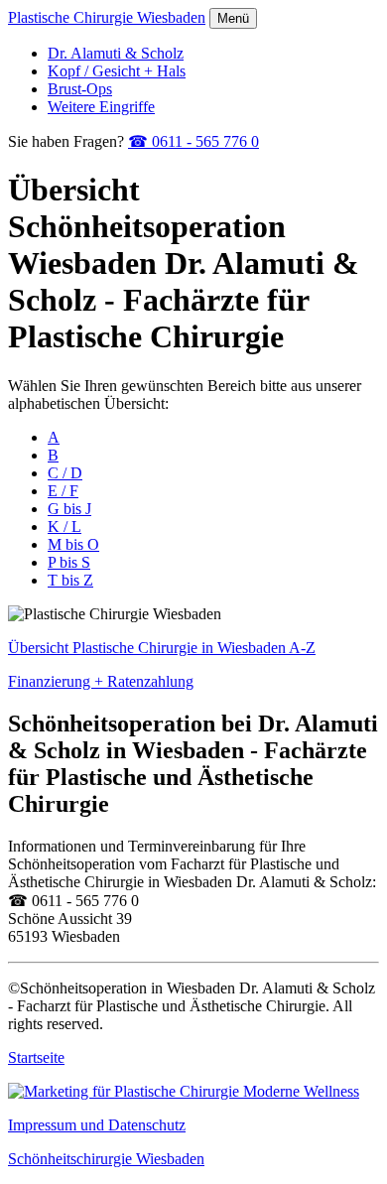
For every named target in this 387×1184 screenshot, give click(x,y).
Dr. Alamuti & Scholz (116, 53)
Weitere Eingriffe (101, 106)
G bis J (69, 508)
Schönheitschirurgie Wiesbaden (106, 1158)
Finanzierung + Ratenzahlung (101, 681)
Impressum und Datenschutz (97, 1125)
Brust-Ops (80, 88)
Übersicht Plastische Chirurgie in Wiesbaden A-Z (162, 647)
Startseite (36, 1057)
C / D (65, 472)
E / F (63, 490)
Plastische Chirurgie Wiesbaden (106, 17)
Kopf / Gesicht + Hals (117, 71)
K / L (64, 526)
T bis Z (70, 580)
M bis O (73, 544)
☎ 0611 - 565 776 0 (193, 141)
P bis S (69, 562)
